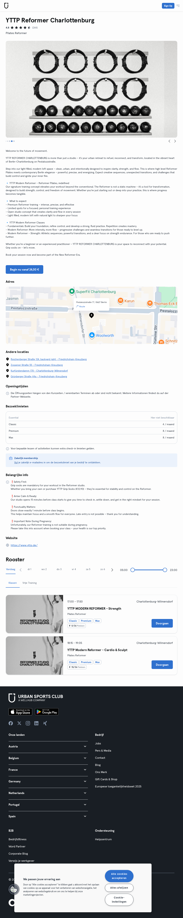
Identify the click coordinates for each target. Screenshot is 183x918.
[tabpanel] (91, 633)
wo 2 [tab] (44, 569)
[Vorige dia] (169, 141)
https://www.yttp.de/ (24, 545)
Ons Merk (101, 772)
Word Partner (17, 846)
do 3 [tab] (59, 569)
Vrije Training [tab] (30, 582)
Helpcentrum (103, 839)
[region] (83, 888)
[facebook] (11, 723)
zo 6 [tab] (102, 569)
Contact (100, 757)
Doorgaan (162, 623)
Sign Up (168, 5)
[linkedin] (36, 723)
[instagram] (28, 723)
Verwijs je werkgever (21, 860)
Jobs (98, 743)
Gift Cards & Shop (106, 779)
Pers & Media (103, 750)
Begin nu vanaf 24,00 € (24, 269)
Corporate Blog (18, 853)
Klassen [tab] (13, 582)
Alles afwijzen (119, 887)
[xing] (45, 723)
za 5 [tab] (88, 569)
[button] (48, 746)
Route (82, 306)
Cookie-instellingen (119, 899)
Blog (98, 765)
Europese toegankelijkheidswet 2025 (118, 786)
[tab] (7, 141)
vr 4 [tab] (74, 569)
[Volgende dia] (175, 141)
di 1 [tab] (29, 569)
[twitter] (19, 723)
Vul (16, 462)
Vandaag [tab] (10, 569)
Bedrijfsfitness (17, 839)
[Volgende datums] (112, 569)
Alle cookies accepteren (119, 876)
